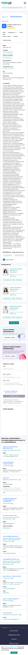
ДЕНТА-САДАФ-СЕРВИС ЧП (11, 599)
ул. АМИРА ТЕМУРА (14, 509)
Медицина (6, 479)
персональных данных (11, 392)
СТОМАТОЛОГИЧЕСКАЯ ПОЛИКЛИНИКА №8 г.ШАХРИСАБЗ (10, 500)
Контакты (14, 639)
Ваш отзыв (6, 380)
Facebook (11, 68)
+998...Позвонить (7, 52)
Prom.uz (16, 627)
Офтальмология (19, 255)
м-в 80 (10, 606)
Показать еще (14, 322)
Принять (14, 652)
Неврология (14, 450)
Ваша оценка (7, 374)
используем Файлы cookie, (10, 647)
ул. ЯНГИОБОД (12, 471)
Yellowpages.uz (22, 627)
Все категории (14, 630)
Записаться (8, 57)
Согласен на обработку (11, 392)
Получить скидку (9, 356)
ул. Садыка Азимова (12, 584)
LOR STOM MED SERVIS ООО (11, 536)
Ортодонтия (15, 614)
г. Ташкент (5, 454)
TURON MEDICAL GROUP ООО (11, 559)
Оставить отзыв (14, 396)
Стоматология (7, 255)
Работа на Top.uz (14, 643)
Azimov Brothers (7, 613)
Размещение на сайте (14, 634)
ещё (19, 450)
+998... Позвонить (17, 280)
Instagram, (5, 68)
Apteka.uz (10, 627)
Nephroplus (6, 477)
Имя (4, 366)
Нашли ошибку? (10, 259)
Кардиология (6, 450)
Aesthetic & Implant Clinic (10, 515)
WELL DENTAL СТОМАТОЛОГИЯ (12, 576)
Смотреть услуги (9, 337)
